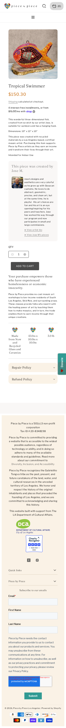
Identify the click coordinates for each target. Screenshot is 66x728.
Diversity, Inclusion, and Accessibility (33, 464)
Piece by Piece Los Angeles (26, 708)
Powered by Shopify (51, 708)
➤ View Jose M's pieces (36, 235)
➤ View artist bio (33, 230)
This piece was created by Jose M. (32, 168)
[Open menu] (33, 17)
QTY (10, 246)
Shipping (13, 101)
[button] (44, 6)
